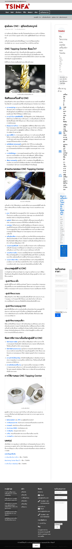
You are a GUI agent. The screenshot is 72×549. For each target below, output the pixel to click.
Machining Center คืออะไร (12, 460)
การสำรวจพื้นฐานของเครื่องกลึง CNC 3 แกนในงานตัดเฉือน (11, 493)
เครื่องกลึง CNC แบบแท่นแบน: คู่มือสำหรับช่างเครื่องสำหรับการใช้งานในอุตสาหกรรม (11, 506)
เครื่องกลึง (24, 495)
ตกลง (36, 545)
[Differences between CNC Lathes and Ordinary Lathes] (70, 274)
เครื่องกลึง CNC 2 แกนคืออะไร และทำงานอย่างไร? (11, 499)
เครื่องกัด (23, 492)
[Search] (66, 12)
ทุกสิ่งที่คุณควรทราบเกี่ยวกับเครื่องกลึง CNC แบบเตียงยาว (11, 513)
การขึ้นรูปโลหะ (25, 498)
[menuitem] (7, 12)
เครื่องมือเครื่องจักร (20, 29)
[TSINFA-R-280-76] (18, 6)
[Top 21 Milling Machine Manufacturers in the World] (1, 274)
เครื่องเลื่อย (24, 504)
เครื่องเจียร (24, 501)
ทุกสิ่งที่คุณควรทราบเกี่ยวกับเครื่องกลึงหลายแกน (11, 519)
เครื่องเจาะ (24, 507)
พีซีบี (19, 420)
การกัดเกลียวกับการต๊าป (11, 457)
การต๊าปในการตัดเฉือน (11, 463)
